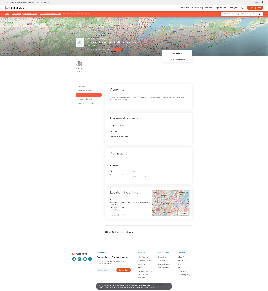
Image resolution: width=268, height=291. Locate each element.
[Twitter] (74, 259)
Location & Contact (85, 99)
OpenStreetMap (254, 18)
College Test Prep (143, 257)
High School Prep (221, 8)
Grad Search (162, 260)
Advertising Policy (184, 275)
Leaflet (243, 18)
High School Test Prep (144, 271)
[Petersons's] (14, 8)
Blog (6, 2)
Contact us (45, 2)
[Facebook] (79, 259)
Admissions (82, 95)
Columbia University (30, 14)
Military (139, 268)
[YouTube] (85, 259)
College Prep (184, 8)
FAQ (37, 2)
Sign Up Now (255, 8)
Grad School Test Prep (144, 260)
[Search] (243, 7)
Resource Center (163, 268)
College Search (162, 257)
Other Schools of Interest (87, 103)
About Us (181, 257)
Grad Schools (16, 14)
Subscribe (123, 270)
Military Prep (234, 8)
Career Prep (209, 8)
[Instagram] (90, 259)
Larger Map (6, 53)
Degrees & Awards (85, 91)
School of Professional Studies (50, 14)
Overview (81, 86)
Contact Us (182, 260)
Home (7, 14)
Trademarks (182, 271)
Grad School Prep (197, 8)
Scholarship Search (164, 264)
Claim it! (117, 50)
